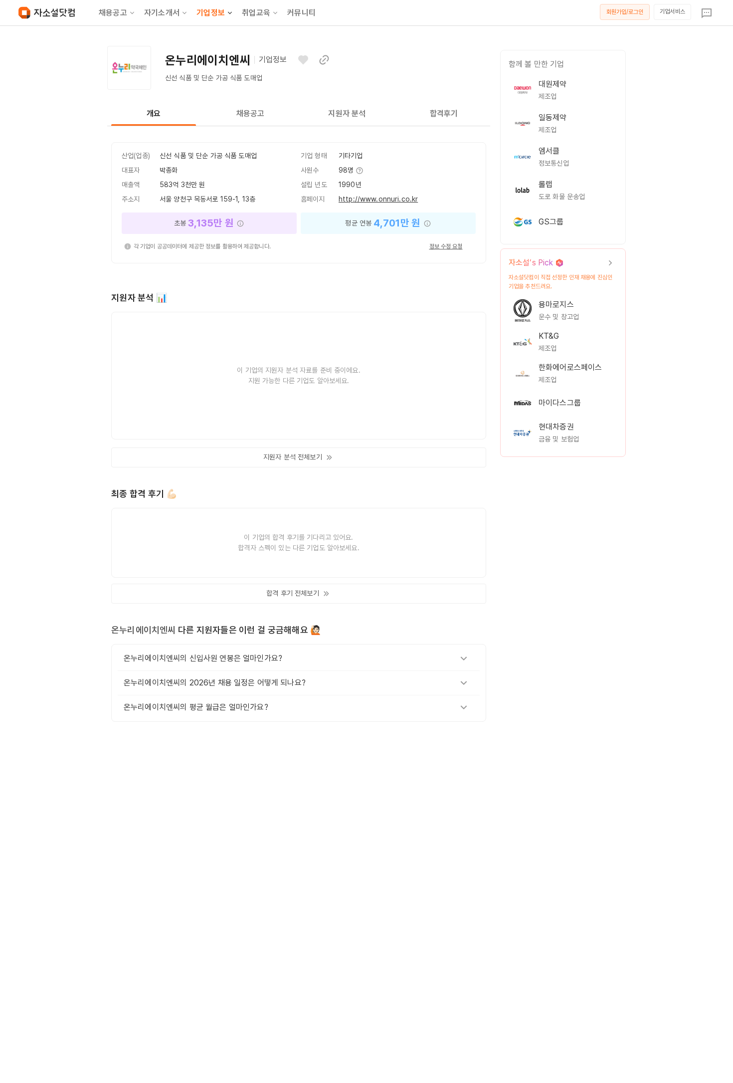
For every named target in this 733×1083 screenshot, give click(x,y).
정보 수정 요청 (446, 246)
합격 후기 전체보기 (292, 593)
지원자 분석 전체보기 (292, 457)
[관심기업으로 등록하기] (303, 60)
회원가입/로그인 (625, 11)
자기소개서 (162, 12)
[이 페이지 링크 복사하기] (324, 60)
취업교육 (256, 12)
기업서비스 (672, 11)
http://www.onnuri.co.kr (378, 199)
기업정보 (210, 12)
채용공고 (113, 12)
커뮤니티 (301, 12)
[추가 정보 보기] (359, 171)
